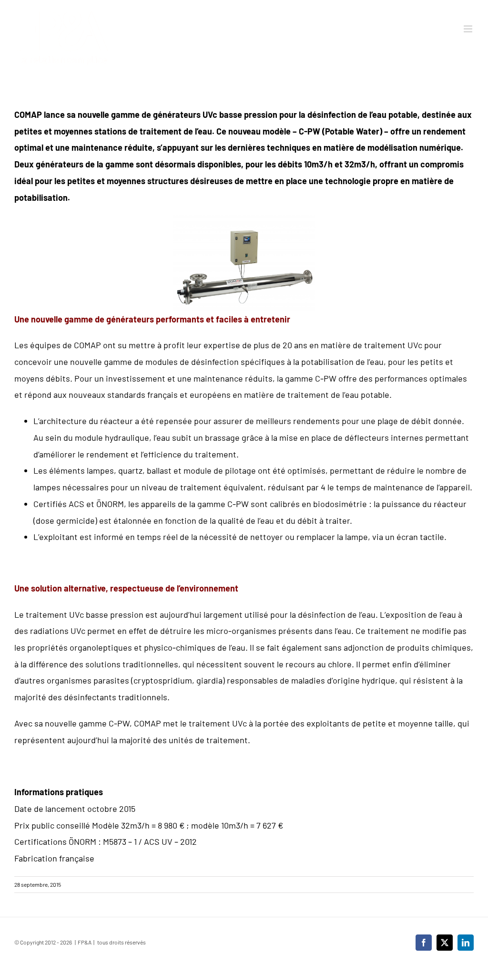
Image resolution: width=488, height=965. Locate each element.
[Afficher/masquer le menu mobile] (469, 29)
